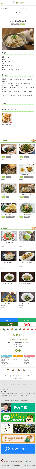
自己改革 (33, 393)
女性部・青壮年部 (23, 395)
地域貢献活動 (5, 395)
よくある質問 (27, 375)
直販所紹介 (15, 359)
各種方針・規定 (24, 400)
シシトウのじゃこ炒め (6, 283)
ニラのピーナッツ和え (24, 303)
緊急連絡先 (20, 375)
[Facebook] (16, 350)
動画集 (12, 400)
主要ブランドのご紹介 (5, 363)
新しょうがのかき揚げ (6, 214)
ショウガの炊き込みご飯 (25, 194)
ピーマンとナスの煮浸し (7, 154)
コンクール (26, 365)
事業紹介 (4, 393)
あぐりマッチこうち (5, 365)
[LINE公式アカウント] (18, 417)
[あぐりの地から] (18, 428)
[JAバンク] (7, 371)
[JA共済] (29, 371)
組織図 (31, 384)
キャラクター (18, 400)
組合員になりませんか (14, 395)
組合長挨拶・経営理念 (16, 384)
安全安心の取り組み (5, 359)
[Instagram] (19, 350)
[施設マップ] (18, 449)
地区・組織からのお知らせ (13, 393)
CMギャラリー (8, 400)
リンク (30, 400)
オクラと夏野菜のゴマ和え (7, 242)
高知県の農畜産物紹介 (5, 357)
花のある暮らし (27, 363)
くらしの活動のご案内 (28, 357)
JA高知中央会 (5, 389)
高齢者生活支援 (27, 360)
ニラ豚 (3, 194)
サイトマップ (14, 378)
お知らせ (13, 375)
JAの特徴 (3, 360)
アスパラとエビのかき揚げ (25, 262)
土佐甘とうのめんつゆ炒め (25, 214)
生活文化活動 (27, 362)
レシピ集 (14, 357)
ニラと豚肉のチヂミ (6, 303)
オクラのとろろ (23, 242)
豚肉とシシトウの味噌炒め (25, 283)
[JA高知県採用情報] (18, 407)
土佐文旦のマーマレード (25, 174)
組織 (3, 382)
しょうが (22, 24)
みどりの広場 (27, 393)
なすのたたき (22, 154)
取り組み (4, 391)
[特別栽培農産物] (18, 438)
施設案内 (21, 378)
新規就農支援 (4, 362)
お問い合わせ (7, 375)
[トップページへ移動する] (18, 334)
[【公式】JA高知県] (18, 2)
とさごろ (14, 360)
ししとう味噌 (4, 174)
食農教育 (26, 359)
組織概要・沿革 (25, 384)
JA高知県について (6, 384)
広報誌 (21, 393)
